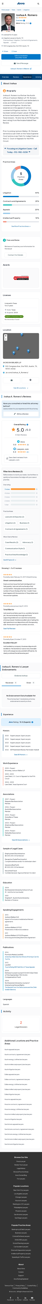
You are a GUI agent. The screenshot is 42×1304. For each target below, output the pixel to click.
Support (21, 1275)
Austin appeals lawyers (12, 1049)
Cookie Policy (31, 1285)
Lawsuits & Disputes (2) (14, 517)
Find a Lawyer (21, 1161)
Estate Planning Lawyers (21, 1243)
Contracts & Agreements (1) (16, 529)
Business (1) (24, 523)
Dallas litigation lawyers (12, 1094)
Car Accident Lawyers (21, 1247)
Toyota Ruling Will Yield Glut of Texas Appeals (20, 967)
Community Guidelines (20, 1288)
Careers (21, 1272)
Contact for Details (15, 255)
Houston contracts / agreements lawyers (18, 1104)
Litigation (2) (10, 523)
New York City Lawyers (21, 1190)
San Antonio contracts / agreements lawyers (19, 1129)
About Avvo (21, 1268)
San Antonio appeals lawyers (14, 1124)
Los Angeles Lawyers (21, 1194)
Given (30, 683)
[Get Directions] (30, 380)
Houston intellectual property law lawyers (18, 1114)
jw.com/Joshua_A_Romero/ (17, 372)
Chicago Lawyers (21, 1197)
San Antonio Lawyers (21, 1214)
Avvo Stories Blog (21, 1175)
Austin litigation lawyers (12, 1069)
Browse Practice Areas (21, 1172)
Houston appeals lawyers (13, 1099)
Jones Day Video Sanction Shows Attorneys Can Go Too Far (22, 958)
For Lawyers (21, 1179)
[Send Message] (11, 380)
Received (11, 683)
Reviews (16, 77)
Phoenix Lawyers (21, 1211)
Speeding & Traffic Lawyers (21, 1257)
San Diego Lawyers (21, 1218)
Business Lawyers (21, 1233)
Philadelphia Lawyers (21, 1207)
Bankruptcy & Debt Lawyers (21, 1229)
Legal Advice (21, 1168)
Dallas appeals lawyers (12, 1074)
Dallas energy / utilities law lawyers (16, 1084)
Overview (5, 77)
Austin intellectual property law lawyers (17, 1064)
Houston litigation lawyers (13, 1119)
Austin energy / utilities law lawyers (16, 1059)
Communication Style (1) (15, 548)
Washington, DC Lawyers (21, 1204)
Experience (27, 77)
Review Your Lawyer (21, 1165)
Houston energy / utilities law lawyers (17, 1109)
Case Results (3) (11, 542)
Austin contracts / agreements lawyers (17, 1054)
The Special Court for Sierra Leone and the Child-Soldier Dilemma (21, 988)
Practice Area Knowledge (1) (16, 554)
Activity (38, 77)
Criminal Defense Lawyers (21, 1236)
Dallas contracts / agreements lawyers (17, 1079)
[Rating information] (30, 23)
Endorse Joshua (21, 676)
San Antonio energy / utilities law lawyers (18, 1134)
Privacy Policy (20, 1285)
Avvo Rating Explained (21, 1279)
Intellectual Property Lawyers (21, 1253)
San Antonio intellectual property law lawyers (19, 1139)
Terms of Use (9, 1285)
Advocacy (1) (28, 542)
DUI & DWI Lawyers (21, 1240)
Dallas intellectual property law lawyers (17, 1089)
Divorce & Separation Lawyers (21, 1250)
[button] (17, 348)
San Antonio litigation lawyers (14, 1144)
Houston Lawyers (21, 1200)
